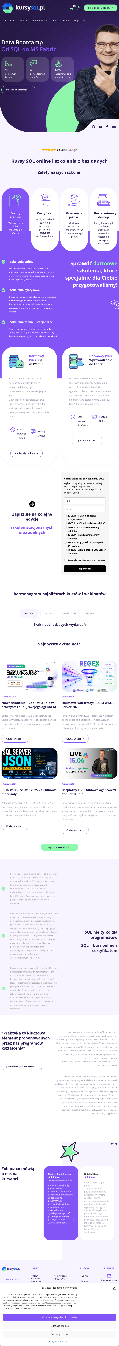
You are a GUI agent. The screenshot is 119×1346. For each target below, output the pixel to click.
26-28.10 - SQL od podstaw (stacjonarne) (82, 517)
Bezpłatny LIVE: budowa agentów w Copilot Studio (89, 792)
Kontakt (84, 1281)
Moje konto (79, 20)
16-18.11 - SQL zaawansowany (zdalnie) (83, 529)
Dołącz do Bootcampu (17, 89)
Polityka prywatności (58, 1341)
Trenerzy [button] (55, 20)
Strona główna (9, 20)
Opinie (66, 20)
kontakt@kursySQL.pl (109, 1282)
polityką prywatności (95, 560)
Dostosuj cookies (60, 1334)
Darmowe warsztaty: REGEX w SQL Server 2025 (88, 705)
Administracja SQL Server (60, 1277)
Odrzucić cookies (60, 1325)
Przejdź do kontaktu (99, 7)
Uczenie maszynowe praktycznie (36, 1278)
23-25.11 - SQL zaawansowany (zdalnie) (83, 536)
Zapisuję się (85, 568)
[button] (114, 1287)
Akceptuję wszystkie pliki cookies (59, 1317)
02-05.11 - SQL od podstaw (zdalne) (86, 523)
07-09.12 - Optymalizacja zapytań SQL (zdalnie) (85, 544)
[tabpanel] (59, 305)
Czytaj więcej (13, 738)
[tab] (15, 219)
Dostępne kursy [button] (39, 20)
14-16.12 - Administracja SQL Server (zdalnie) (87, 551)
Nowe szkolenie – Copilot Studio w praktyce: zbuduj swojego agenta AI (29, 705)
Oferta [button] (23, 20)
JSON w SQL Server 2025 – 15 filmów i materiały (29, 792)
